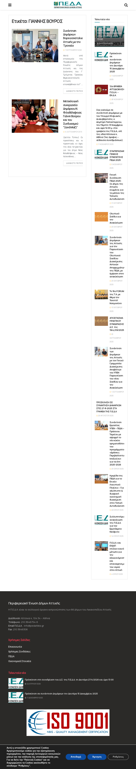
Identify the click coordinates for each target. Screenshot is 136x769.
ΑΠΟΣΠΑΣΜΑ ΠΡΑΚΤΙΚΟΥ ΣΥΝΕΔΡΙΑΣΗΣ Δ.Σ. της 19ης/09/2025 (117, 323)
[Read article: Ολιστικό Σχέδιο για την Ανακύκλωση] (101, 216)
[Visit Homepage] (68, 5)
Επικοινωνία (15, 646)
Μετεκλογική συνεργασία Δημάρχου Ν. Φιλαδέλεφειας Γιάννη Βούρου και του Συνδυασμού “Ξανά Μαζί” (72, 114)
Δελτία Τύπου (21, 32)
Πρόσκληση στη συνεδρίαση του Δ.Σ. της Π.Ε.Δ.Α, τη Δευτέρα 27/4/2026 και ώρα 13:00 (109, 33)
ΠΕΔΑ (11, 656)
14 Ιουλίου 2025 (117, 536)
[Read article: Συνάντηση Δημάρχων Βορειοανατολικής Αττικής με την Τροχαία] (35, 45)
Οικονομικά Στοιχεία (19, 661)
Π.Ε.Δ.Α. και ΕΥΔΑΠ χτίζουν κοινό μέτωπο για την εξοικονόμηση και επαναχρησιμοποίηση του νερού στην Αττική (121, 556)
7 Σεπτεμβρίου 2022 (73, 50)
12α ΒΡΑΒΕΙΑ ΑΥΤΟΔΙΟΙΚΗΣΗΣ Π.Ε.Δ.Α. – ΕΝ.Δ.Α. (118, 91)
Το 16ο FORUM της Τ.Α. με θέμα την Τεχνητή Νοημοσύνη (117, 297)
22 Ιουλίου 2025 (117, 510)
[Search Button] (126, 5)
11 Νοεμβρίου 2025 (105, 144)
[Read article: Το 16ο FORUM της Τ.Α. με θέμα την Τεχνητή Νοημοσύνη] (101, 294)
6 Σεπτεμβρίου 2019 (73, 132)
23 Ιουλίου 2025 (117, 469)
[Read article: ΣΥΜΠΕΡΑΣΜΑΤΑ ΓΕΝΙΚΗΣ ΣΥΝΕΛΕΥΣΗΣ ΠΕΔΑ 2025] (101, 154)
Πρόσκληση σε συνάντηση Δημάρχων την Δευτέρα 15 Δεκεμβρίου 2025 (117, 62)
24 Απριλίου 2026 (106, 43)
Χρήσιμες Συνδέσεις (19, 651)
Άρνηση (97, 756)
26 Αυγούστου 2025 (105, 415)
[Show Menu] (9, 5)
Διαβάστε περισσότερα (79, 91)
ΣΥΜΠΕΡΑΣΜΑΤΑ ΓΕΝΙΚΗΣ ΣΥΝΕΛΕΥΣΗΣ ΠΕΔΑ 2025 (118, 156)
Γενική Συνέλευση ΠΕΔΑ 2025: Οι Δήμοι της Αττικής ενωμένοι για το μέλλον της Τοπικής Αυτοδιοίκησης (118, 186)
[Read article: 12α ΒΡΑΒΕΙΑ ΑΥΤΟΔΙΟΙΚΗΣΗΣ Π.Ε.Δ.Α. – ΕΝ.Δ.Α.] (101, 89)
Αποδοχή (76, 756)
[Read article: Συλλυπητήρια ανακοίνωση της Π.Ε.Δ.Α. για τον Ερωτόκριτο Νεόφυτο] (101, 520)
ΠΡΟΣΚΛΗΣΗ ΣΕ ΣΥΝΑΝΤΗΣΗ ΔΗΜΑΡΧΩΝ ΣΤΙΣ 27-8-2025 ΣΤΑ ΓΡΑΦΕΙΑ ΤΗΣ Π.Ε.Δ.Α (108, 407)
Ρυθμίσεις (118, 756)
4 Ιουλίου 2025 (117, 574)
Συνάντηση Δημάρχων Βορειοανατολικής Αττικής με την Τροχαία (74, 38)
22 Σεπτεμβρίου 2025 (115, 338)
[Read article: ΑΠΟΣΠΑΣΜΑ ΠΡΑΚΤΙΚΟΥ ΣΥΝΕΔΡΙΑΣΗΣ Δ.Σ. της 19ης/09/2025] (101, 321)
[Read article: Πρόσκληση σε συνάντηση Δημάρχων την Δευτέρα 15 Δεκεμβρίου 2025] (101, 56)
